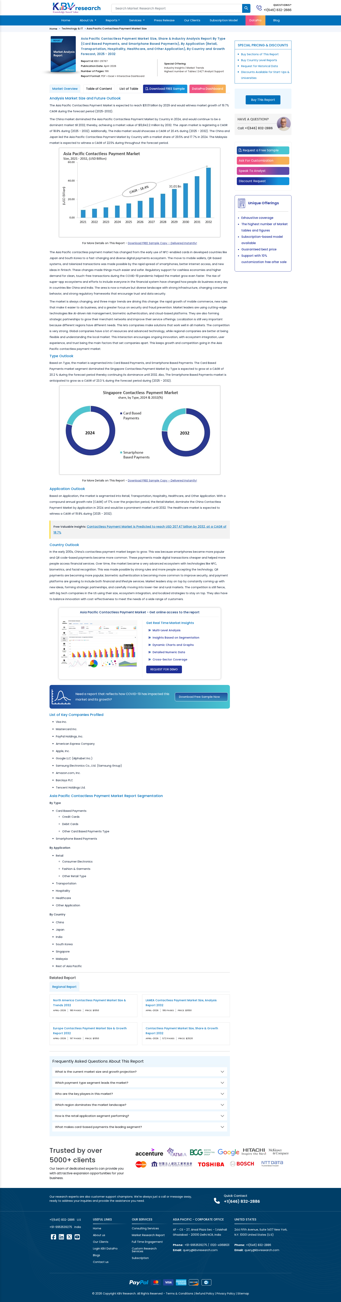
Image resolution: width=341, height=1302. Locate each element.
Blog (276, 20)
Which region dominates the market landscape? (90, 1105)
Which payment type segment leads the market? (91, 1083)
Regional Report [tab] (64, 987)
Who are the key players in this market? (84, 1094)
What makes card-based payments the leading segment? (98, 1127)
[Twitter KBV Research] (69, 1237)
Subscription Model (224, 20)
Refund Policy (205, 1293)
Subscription (140, 1258)
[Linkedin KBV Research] (61, 1237)
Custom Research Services (144, 1250)
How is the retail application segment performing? (92, 1116)
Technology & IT (72, 28)
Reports (111, 20)
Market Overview (65, 89)
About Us (87, 20)
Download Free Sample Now (199, 697)
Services (135, 20)
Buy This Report (263, 99)
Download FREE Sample (167, 89)
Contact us (101, 1262)
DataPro (255, 20)
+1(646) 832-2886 (277, 10)
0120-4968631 (219, 1245)
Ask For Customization (256, 160)
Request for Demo (164, 669)
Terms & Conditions (179, 1293)
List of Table (129, 89)
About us (99, 1235)
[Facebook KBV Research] (53, 1237)
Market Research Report (148, 1235)
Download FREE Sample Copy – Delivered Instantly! (162, 243)
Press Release (164, 20)
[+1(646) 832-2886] (261, 7)
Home (65, 20)
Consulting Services (145, 1228)
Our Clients (192, 20)
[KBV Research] (77, 7)
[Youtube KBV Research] (77, 1237)
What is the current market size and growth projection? (96, 1072)
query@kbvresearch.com (200, 1250)
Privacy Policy (225, 1293)
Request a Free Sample (260, 150)
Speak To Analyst (252, 171)
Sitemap (243, 1293)
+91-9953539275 (61, 1227)
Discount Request (252, 181)
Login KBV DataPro (105, 1248)
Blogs (96, 1255)
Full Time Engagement (147, 1241)
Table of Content (99, 89)
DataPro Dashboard (207, 89)
